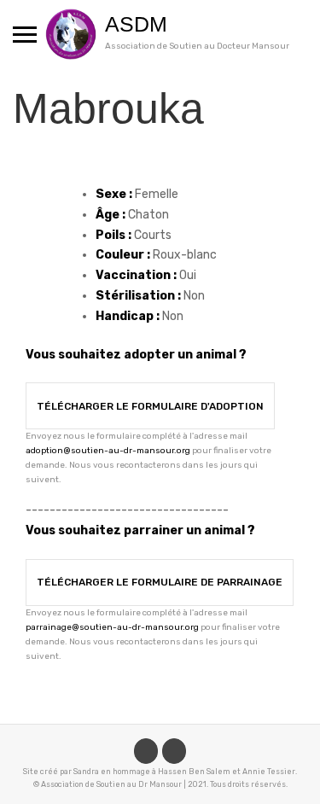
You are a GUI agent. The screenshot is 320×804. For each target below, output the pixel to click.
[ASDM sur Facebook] (146, 751)
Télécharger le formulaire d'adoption (150, 406)
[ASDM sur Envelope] (174, 751)
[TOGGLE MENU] (25, 34)
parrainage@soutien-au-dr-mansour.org (112, 627)
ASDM (136, 24)
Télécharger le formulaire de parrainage (159, 582)
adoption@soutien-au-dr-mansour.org (108, 451)
